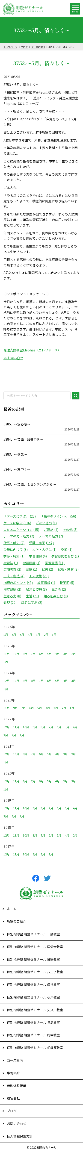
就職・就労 (68, 569)
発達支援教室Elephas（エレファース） (32, 350)
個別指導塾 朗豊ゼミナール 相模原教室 (35, 1047)
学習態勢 (38, 556)
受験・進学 (41, 542)
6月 (22, 634)
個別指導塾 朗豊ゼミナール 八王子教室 (35, 971)
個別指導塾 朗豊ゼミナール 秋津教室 (33, 997)
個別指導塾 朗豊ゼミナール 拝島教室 (33, 1022)
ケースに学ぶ (38, 47)
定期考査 (12, 569)
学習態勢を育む (65, 556)
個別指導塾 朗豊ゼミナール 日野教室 (33, 959)
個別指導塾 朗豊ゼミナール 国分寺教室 (35, 946)
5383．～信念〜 (41, 456)
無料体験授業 (16, 1085)
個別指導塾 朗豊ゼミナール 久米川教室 (35, 1010)
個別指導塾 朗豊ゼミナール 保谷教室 (33, 984)
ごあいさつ (46, 523)
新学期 (67, 582)
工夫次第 (39, 576)
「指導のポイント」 (58, 516)
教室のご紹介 (16, 921)
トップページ (10, 47)
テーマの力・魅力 (18, 536)
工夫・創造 (13, 576)
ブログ (24, 47)
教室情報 (46, 582)
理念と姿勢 (36, 589)
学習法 (10, 562)
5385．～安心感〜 (41, 426)
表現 (10, 602)
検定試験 (12, 589)
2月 (46, 634)
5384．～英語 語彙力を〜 (41, 441)
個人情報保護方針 (20, 1136)
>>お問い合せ (13, 358)
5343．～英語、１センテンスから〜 (41, 486)
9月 (25, 653)
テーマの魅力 (51, 536)
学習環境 (31, 562)
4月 (30, 634)
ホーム (12, 908)
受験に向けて (15, 549)
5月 (49, 653)
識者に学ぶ (31, 602)
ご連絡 (51, 529)
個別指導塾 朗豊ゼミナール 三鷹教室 (33, 934)
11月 (6, 653)
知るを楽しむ (56, 596)
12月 (6, 680)
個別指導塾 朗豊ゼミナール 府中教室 (33, 1035)
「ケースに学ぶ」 (19, 516)
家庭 (31, 569)
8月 (5, 634)
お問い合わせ (16, 1123)
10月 (16, 653)
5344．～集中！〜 (41, 471)
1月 (54, 634)
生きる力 (12, 596)
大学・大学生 (44, 549)
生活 (32, 596)
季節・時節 (13, 556)
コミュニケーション (21, 529)
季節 (66, 549)
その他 (70, 529)
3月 (38, 634)
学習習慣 (55, 562)
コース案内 (15, 1060)
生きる (58, 589)
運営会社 (13, 1098)
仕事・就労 (13, 542)
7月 (14, 634)
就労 (47, 569)
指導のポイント (18, 582)
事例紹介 (13, 1073)
